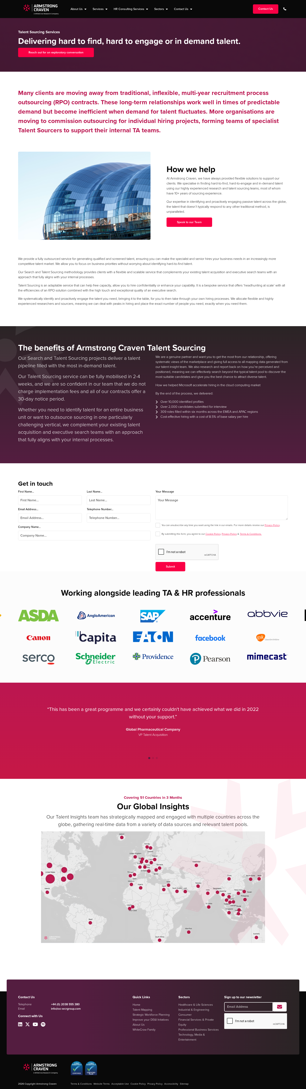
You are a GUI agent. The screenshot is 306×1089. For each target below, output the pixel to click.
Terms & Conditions (81, 1084)
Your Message (164, 491)
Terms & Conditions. (251, 534)
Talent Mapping (142, 1010)
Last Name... (94, 491)
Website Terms (101, 1084)
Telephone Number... (100, 509)
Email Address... (28, 509)
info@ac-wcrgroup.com (66, 1009)
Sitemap (184, 1084)
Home (136, 1005)
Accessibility (171, 1084)
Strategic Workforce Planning (151, 1015)
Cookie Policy (212, 534)
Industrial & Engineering (193, 1010)
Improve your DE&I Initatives (151, 1020)
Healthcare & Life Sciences (195, 1005)
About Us (139, 1025)
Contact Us (181, 9)
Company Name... (29, 527)
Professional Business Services (198, 1030)
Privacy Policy (272, 525)
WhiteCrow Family (144, 1030)
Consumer (185, 1015)
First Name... (26, 491)
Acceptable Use (120, 1084)
